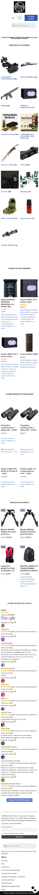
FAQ (2, 864)
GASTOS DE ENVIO (8, 880)
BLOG (3, 889)
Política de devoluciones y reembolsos (13, 877)
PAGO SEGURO (6, 883)
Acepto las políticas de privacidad (13, 833)
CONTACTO (5, 867)
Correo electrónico (6, 827)
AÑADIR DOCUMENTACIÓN (10, 886)
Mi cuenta (4, 860)
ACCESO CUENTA (31, 18)
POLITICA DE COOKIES (9, 873)
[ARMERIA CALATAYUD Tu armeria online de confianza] (19, 7)
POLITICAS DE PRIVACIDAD (10, 870)
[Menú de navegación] (19, 17)
